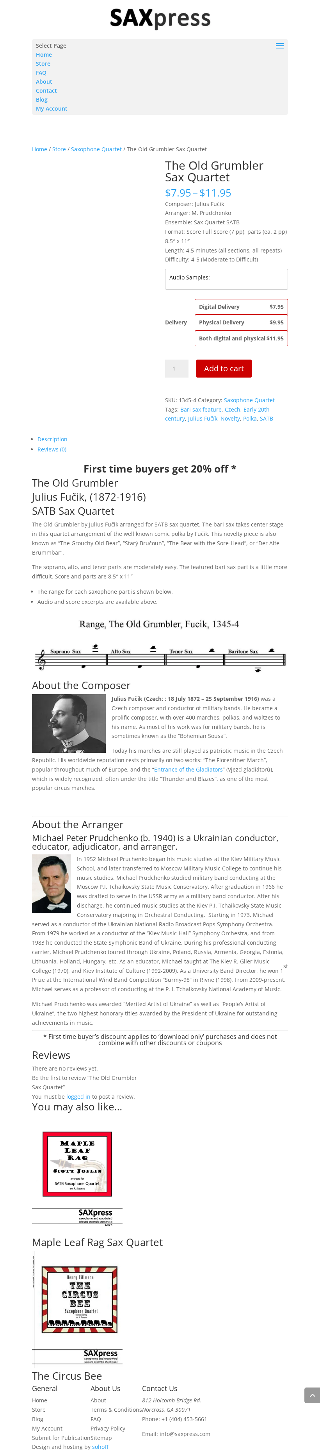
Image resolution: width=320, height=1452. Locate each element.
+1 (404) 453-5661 (184, 1419)
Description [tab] (52, 439)
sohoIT (100, 1446)
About (44, 81)
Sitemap (101, 1437)
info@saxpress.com (185, 1434)
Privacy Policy (108, 1428)
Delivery (176, 322)
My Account (52, 108)
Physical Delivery (241, 322)
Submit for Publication (61, 1437)
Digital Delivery (241, 306)
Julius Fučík (202, 418)
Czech (232, 409)
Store (43, 63)
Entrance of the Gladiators (188, 769)
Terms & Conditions (116, 1409)
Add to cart (224, 368)
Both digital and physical (241, 338)
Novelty (230, 418)
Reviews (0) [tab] (51, 449)
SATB (266, 418)
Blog (42, 99)
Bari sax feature (201, 409)
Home (44, 54)
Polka (250, 418)
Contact (46, 90)
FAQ (41, 72)
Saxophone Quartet (96, 149)
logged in (78, 1096)
